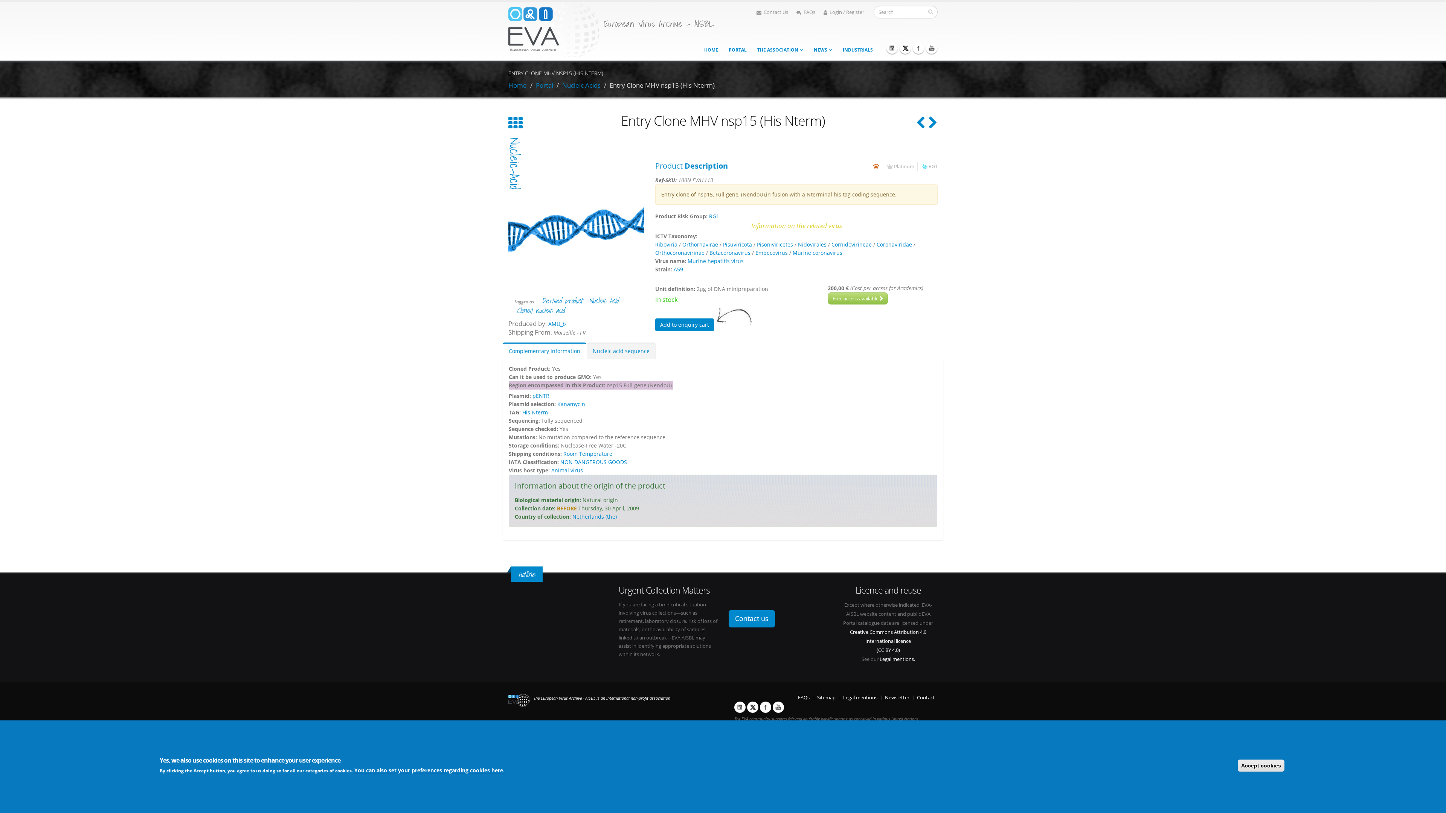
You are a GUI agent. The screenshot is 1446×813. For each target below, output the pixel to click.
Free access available (856, 298)
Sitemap (826, 697)
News (820, 50)
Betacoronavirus (729, 252)
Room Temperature (587, 453)
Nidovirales (812, 244)
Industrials (858, 50)
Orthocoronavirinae (680, 252)
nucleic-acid (514, 163)
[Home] (554, 29)
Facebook (918, 48)
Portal (738, 50)
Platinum (904, 166)
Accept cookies (1261, 766)
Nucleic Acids (581, 85)
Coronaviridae (894, 244)
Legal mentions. (897, 659)
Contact (926, 697)
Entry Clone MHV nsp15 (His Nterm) (662, 85)
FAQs (809, 12)
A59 (678, 269)
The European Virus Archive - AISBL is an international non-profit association (602, 698)
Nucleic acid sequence (621, 351)
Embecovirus (771, 252)
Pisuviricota (737, 244)
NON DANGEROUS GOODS (593, 462)
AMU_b (557, 323)
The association (777, 50)
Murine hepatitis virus (716, 261)
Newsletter (897, 697)
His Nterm (535, 412)
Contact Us (776, 12)
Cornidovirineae (851, 244)
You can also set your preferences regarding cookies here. (429, 770)
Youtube (931, 48)
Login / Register (847, 12)
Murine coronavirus (817, 252)
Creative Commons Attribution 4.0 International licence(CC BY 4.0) (888, 641)
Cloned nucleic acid (540, 310)
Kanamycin (571, 404)
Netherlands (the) (594, 516)
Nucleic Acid (603, 300)
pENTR (540, 395)
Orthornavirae (700, 244)
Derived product (562, 300)
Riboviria (666, 244)
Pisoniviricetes (775, 244)
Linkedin (892, 48)
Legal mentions (860, 697)
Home (711, 50)
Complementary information (544, 351)
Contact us (752, 618)
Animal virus (567, 470)
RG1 (933, 166)
